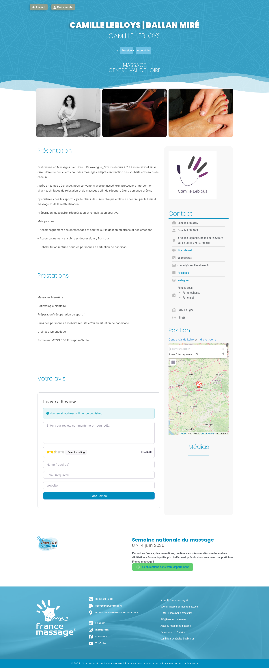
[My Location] (197, 354)
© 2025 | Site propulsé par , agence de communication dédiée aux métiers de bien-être (134, 663)
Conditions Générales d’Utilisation (177, 638)
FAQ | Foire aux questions (173, 619)
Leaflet (183, 433)
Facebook (183, 273)
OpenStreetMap (207, 433)
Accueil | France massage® (174, 600)
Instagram (183, 280)
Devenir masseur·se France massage (179, 606)
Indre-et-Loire (207, 339)
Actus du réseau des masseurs (175, 625)
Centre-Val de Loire (181, 339)
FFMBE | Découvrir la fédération (176, 613)
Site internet (185, 250)
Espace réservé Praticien (172, 632)
